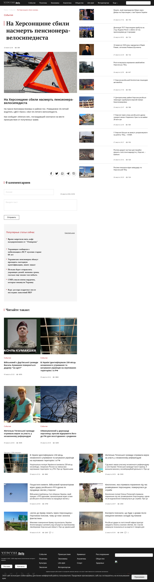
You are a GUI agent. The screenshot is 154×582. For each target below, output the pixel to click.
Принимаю (139, 577)
